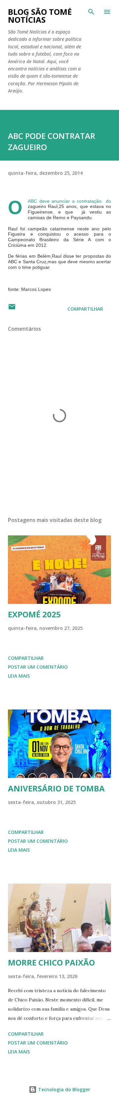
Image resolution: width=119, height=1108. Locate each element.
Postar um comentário (38, 667)
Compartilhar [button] (85, 309)
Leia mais (19, 676)
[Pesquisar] (91, 12)
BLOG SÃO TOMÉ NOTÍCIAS (40, 15)
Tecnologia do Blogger (63, 1089)
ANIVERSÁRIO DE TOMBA (56, 788)
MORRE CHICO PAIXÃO (51, 962)
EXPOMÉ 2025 (34, 614)
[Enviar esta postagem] (12, 309)
